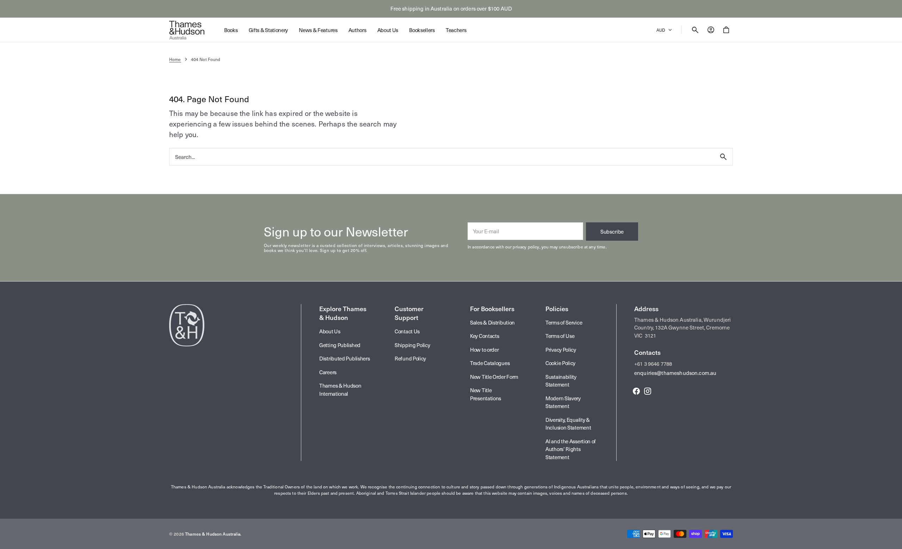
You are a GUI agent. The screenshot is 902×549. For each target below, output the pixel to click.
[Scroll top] (893, 540)
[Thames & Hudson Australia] (186, 30)
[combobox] (441, 156)
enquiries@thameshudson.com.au (675, 373)
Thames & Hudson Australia (212, 534)
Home (175, 59)
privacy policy (526, 246)
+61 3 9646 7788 (653, 364)
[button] (695, 30)
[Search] (723, 157)
